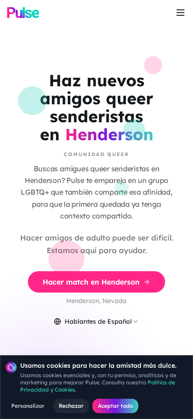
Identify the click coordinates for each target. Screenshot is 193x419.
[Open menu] (180, 12)
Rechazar (71, 405)
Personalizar (27, 405)
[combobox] (96, 321)
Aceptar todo (115, 405)
